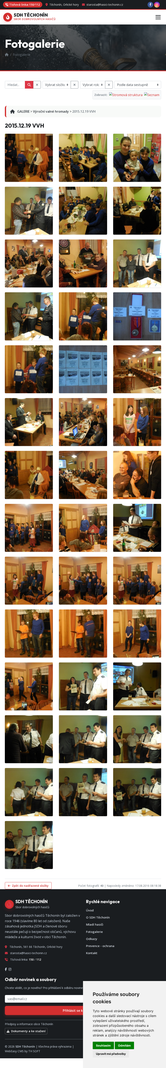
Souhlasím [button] (103, 1045)
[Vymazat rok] (109, 85)
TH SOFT (34, 1051)
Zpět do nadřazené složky (30, 886)
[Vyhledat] (29, 85)
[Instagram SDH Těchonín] (157, 4)
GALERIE (23, 111)
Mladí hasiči (94, 924)
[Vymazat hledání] (37, 85)
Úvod (90, 910)
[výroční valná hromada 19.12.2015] (29, 158)
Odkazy (91, 939)
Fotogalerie (94, 932)
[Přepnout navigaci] (158, 17)
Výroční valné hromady (51, 111)
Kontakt (91, 953)
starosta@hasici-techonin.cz (104, 4)
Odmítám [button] (124, 1045)
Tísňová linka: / (24, 4)
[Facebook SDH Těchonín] (150, 4)
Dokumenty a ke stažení (28, 1031)
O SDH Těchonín (98, 917)
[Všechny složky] (74, 85)
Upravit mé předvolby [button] (111, 1053)
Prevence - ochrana (100, 946)
